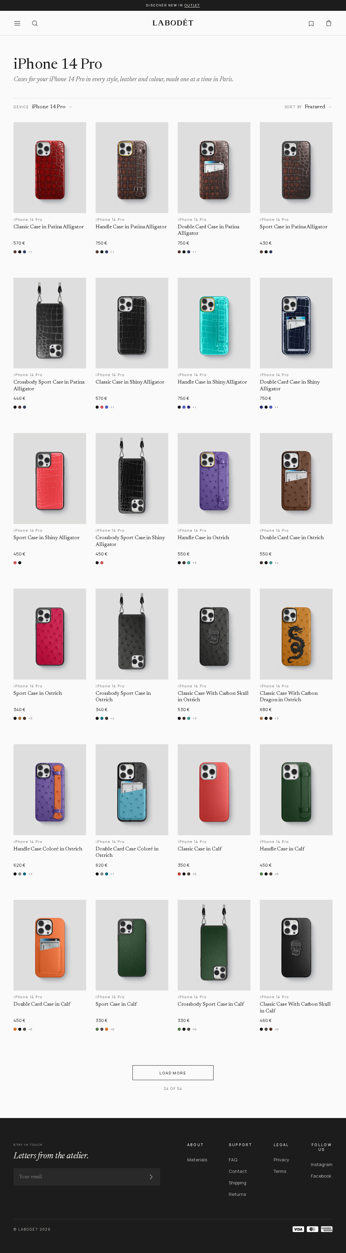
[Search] (34, 23)
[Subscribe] (151, 1177)
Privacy (281, 1160)
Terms (280, 1171)
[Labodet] (173, 23)
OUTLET (192, 5)
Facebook (321, 1176)
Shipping (237, 1183)
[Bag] (328, 23)
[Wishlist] (311, 23)
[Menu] (17, 23)
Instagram (321, 1164)
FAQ (233, 1160)
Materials (197, 1160)
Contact (238, 1171)
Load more (173, 1072)
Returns (237, 1194)
